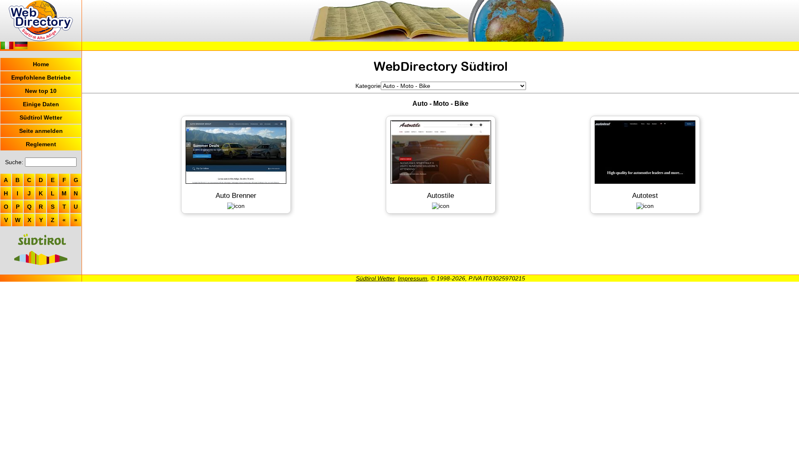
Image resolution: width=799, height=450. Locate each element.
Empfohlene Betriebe (41, 77)
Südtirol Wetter (41, 117)
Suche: (14, 162)
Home (41, 64)
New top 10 (41, 91)
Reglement (41, 144)
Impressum (412, 278)
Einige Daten (41, 104)
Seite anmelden (41, 131)
